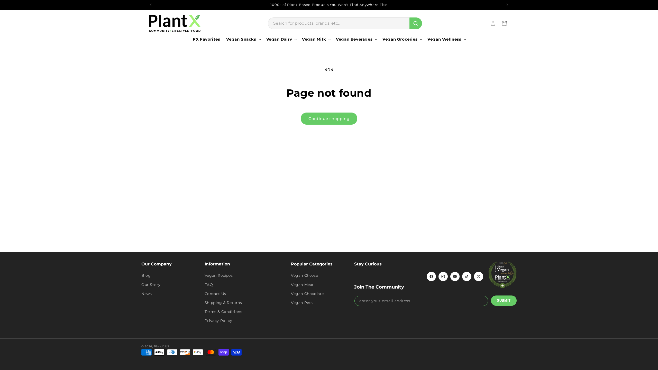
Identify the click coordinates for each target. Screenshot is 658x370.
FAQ (209, 284)
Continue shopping (329, 118)
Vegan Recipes (219, 275)
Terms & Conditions (223, 311)
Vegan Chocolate (307, 293)
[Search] (415, 23)
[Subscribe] (504, 300)
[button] (243, 39)
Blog (146, 275)
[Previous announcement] (151, 5)
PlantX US (161, 346)
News (146, 293)
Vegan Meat (302, 284)
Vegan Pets (302, 302)
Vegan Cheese (304, 275)
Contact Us (215, 293)
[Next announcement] (507, 5)
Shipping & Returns (223, 302)
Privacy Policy (218, 320)
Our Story (150, 284)
